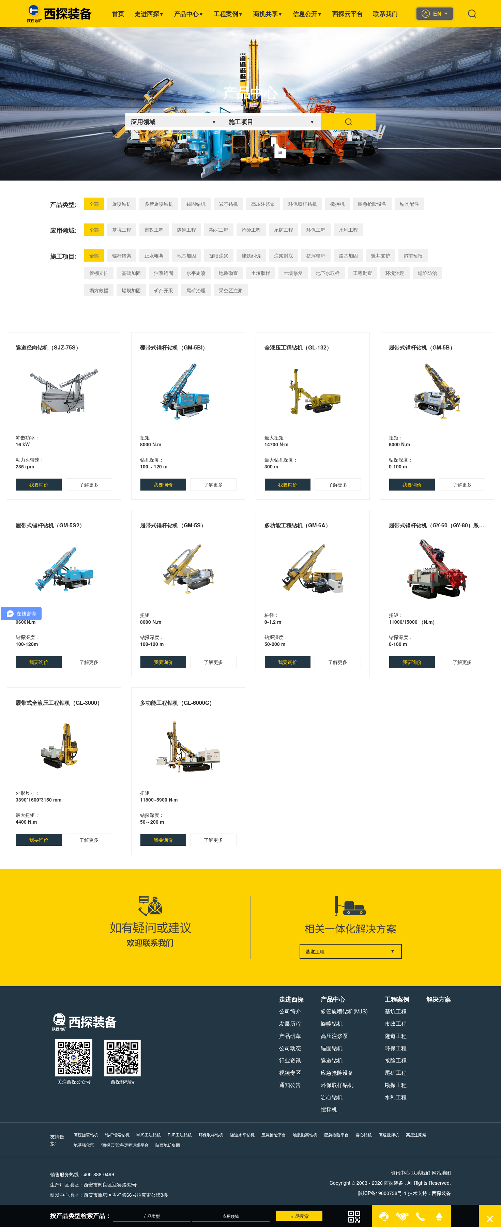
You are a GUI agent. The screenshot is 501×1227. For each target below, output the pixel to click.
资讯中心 (400, 1172)
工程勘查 (362, 272)
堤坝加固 (131, 290)
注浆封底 (283, 255)
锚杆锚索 (121, 255)
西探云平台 (347, 13)
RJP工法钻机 (180, 1134)
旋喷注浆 (218, 255)
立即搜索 (299, 1215)
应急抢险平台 (273, 1134)
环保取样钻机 (302, 203)
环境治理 (395, 272)
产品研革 (290, 1036)
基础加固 (131, 272)
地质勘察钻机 (305, 1134)
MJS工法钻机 (148, 1134)
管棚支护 (98, 272)
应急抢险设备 (372, 203)
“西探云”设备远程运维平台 (125, 1145)
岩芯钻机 (228, 203)
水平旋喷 (196, 272)
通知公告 (290, 1085)
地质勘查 (228, 272)
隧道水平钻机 (242, 1134)
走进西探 (149, 13)
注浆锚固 (163, 272)
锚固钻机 (196, 203)
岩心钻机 (332, 1097)
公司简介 (290, 1011)
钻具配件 (409, 203)
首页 (118, 13)
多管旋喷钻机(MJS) (344, 1011)
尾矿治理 (196, 290)
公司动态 (290, 1048)
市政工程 (154, 229)
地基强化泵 (84, 1145)
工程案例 (228, 13)
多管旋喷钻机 (159, 203)
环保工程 (315, 229)
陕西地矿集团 (167, 1145)
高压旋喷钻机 (86, 1134)
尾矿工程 (283, 229)
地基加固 (186, 255)
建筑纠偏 (251, 255)
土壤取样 (260, 272)
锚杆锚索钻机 (117, 1134)
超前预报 (413, 255)
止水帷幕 (154, 255)
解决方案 (438, 999)
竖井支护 (380, 255)
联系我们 (385, 13)
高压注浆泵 (263, 203)
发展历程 (290, 1023)
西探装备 (441, 1193)
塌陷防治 (427, 272)
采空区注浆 (231, 290)
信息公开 (307, 13)
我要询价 (38, 484)
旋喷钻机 (121, 203)
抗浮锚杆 (315, 255)
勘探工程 (218, 229)
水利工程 (348, 229)
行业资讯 (290, 1060)
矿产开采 (163, 290)
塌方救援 (98, 290)
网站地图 (441, 1172)
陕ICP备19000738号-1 (382, 1193)
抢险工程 (251, 229)
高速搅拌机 (389, 1134)
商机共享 (268, 13)
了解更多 (88, 484)
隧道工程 (186, 229)
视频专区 (290, 1072)
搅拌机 (337, 203)
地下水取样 (328, 272)
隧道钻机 (332, 1060)
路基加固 (348, 255)
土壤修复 (293, 272)
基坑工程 (121, 229)
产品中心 (188, 13)
